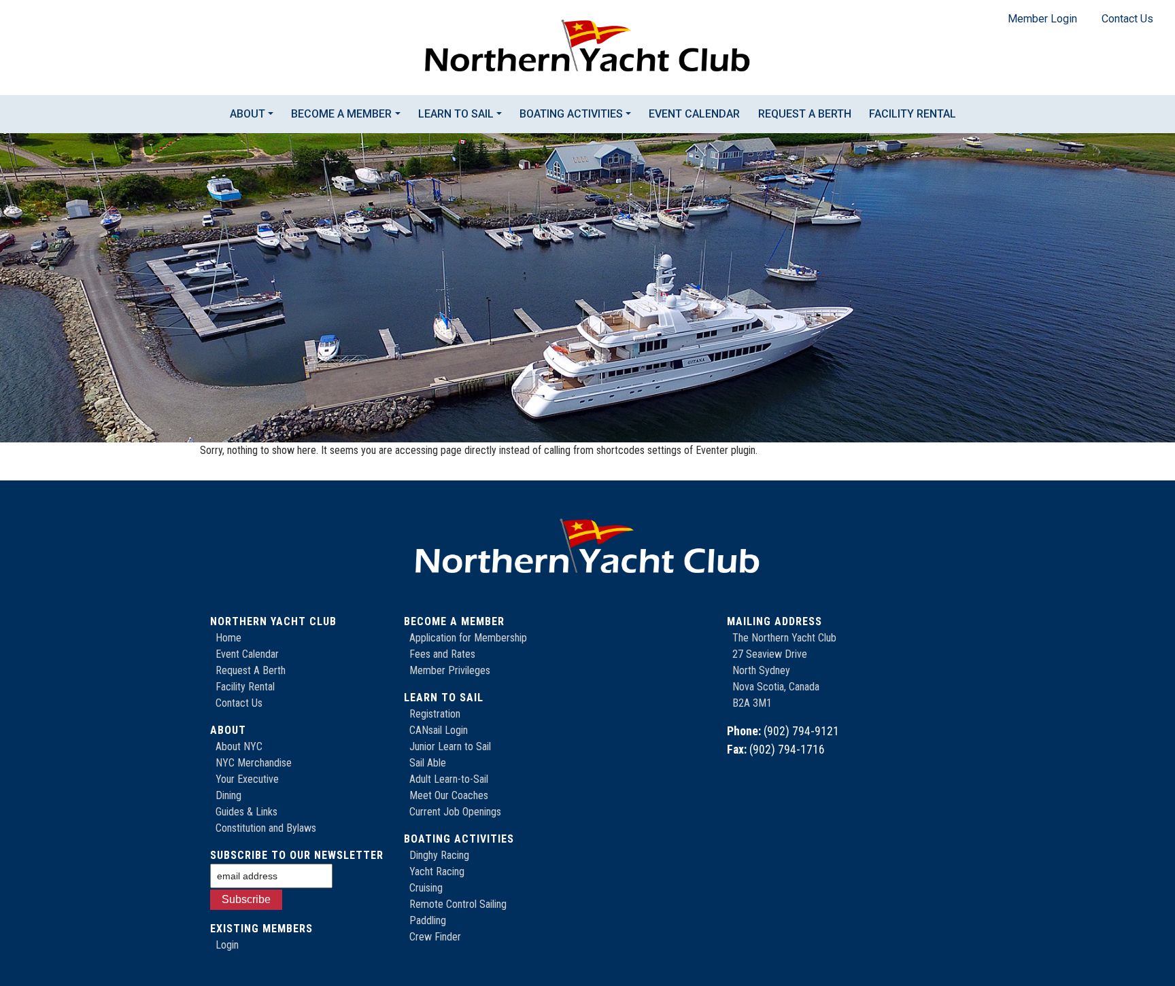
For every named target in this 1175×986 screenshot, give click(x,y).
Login (227, 944)
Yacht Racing (436, 871)
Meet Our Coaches (448, 795)
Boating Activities (571, 113)
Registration (434, 713)
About (247, 113)
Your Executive (247, 779)
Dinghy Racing (439, 855)
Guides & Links (246, 811)
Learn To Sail (456, 113)
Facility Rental (912, 113)
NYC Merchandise (254, 762)
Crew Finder (435, 936)
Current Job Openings (455, 811)
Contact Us (1127, 18)
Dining (228, 795)
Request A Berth (251, 670)
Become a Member (341, 113)
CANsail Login (438, 730)
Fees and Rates (442, 654)
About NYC (239, 746)
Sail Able (427, 762)
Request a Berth (804, 113)
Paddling (427, 920)
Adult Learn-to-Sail (448, 779)
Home (228, 637)
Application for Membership (468, 637)
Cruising (426, 887)
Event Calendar (694, 113)
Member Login (1042, 18)
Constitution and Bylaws (266, 828)
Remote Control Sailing (458, 904)
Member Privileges (449, 670)
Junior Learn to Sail (450, 746)
